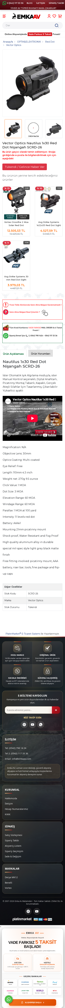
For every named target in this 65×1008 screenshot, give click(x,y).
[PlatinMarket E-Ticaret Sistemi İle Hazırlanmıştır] (22, 919)
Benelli (8, 882)
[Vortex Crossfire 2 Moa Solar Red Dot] (16, 200)
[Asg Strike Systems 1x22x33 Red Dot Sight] (48, 200)
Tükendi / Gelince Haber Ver (24, 166)
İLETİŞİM (40, 3)
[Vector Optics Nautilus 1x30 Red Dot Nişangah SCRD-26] (32, 83)
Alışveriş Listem (13, 845)
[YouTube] (32, 724)
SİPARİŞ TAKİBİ (56, 3)
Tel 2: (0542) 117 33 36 (16, 753)
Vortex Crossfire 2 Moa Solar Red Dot (16, 223)
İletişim (9, 803)
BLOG (29, 3)
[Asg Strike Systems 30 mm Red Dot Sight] (16, 254)
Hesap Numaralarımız (16, 808)
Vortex (8, 887)
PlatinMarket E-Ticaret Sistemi (23, 633)
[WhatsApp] (40, 724)
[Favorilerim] (54, 16)
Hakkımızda (11, 798)
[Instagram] (24, 724)
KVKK (7, 814)
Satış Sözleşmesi (13, 835)
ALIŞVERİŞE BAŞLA (34, 1002)
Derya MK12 (11, 877)
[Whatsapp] (9, 999)
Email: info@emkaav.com (18, 758)
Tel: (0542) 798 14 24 (15, 748)
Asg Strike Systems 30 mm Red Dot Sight (16, 278)
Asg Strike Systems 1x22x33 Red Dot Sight (49, 223)
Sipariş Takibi (12, 840)
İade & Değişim (13, 856)
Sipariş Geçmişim (14, 851)
